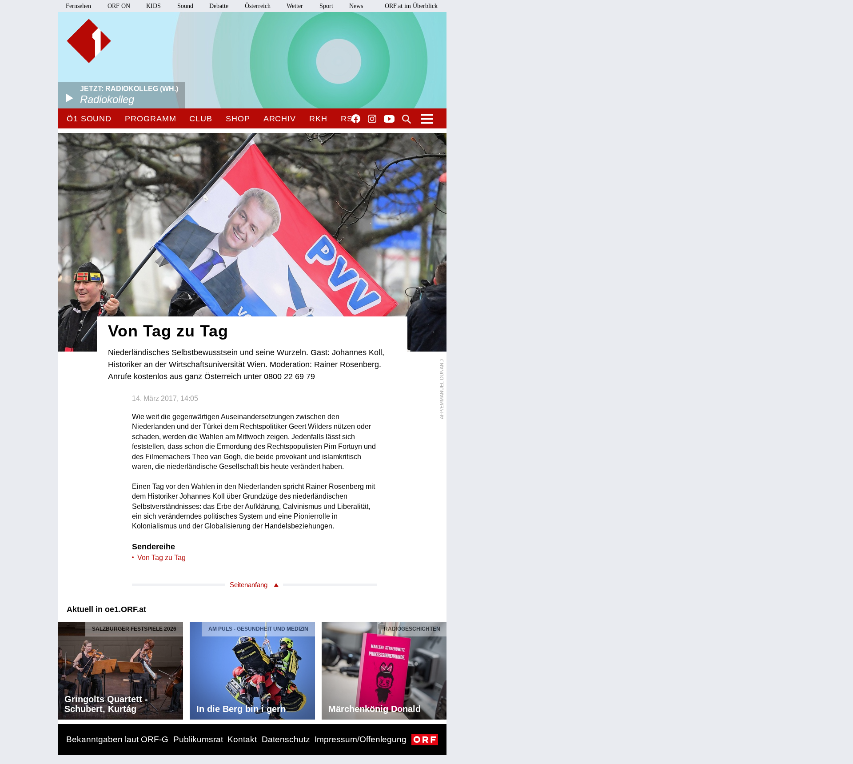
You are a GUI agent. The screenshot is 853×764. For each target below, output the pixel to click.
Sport (326, 6)
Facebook (355, 118)
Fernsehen (78, 6)
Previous (65, 668)
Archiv (279, 118)
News (356, 6)
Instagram (372, 119)
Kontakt (242, 739)
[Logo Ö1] (89, 41)
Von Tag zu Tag (161, 557)
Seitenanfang (248, 584)
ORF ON (119, 6)
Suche (406, 119)
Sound (185, 6)
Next (439, 668)
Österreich (258, 6)
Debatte (218, 6)
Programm (150, 118)
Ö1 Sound (89, 118)
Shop (238, 118)
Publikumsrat (198, 739)
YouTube (389, 119)
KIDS (153, 6)
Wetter (295, 6)
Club (200, 118)
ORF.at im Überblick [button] (411, 6)
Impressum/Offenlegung (361, 739)
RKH (318, 118)
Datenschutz (286, 739)
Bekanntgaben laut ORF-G (117, 739)
